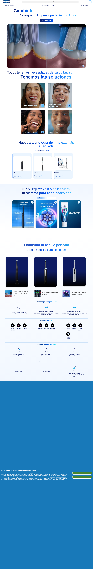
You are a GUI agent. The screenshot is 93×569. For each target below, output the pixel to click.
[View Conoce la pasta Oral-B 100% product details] (79, 202)
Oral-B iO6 (56, 172)
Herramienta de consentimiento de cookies (18, 479)
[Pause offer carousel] (77, 1)
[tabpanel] (46, 214)
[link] (46, 231)
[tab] (41, 198)
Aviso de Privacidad (10, 478)
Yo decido (82, 477)
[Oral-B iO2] (17, 272)
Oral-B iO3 (36, 172)
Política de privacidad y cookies (58, 477)
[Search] (90, 1)
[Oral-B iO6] (75, 272)
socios (31, 473)
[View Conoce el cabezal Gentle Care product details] (55, 202)
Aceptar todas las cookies (82, 473)
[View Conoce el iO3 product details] (32, 202)
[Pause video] (83, 66)
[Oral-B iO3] (46, 272)
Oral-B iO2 (15, 172)
